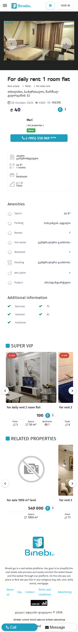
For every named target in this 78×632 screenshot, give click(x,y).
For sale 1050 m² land (21, 500)
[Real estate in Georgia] (21, 5)
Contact (30, 592)
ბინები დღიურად (55, 620)
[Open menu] (5, 6)
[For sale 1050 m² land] (31, 470)
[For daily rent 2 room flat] (31, 377)
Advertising (64, 592)
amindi (25, 620)
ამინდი (17, 620)
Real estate (14, 86)
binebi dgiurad (37, 620)
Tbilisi (28, 86)
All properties (35, 125)
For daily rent (43, 86)
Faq (19, 592)
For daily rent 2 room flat (24, 407)
